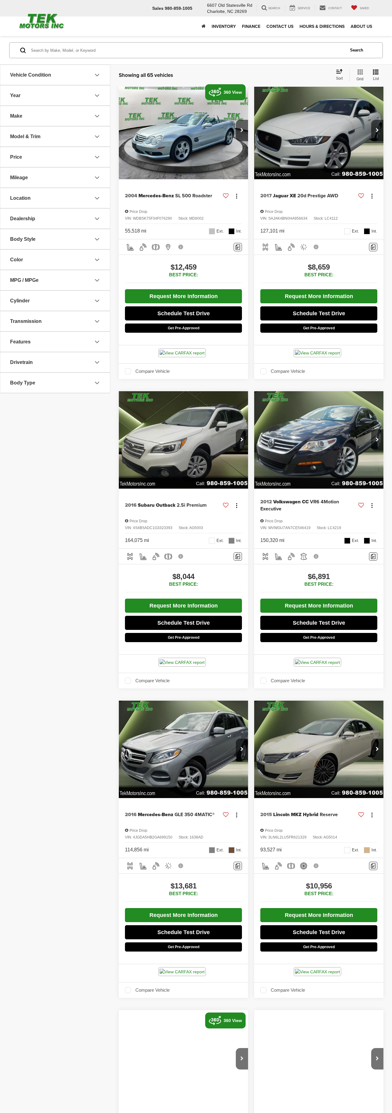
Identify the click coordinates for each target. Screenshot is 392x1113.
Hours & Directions (322, 26)
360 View (233, 92)
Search (356, 50)
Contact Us (279, 26)
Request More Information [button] (183, 296)
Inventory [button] (224, 26)
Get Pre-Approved (183, 328)
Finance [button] (251, 26)
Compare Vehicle (152, 371)
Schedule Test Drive (183, 313)
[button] (242, 130)
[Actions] (236, 196)
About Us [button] (361, 26)
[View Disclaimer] (181, 246)
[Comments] (238, 247)
